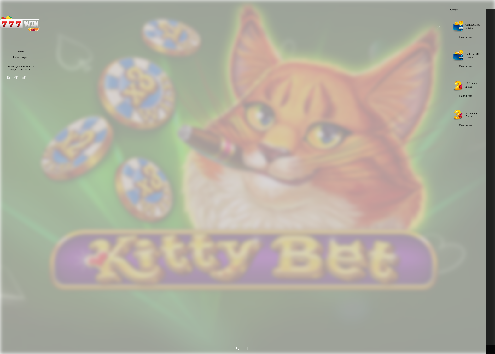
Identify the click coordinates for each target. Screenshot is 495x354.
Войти (20, 51)
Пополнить (465, 37)
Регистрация (20, 57)
